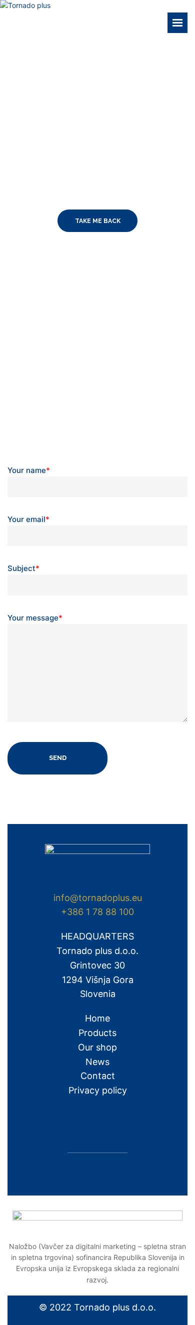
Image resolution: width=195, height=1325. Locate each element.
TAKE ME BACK (97, 221)
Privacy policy (97, 1090)
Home (97, 1018)
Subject (24, 568)
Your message (35, 617)
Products (97, 1033)
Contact (97, 1075)
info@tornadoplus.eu (98, 897)
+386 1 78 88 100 (97, 911)
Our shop (97, 1047)
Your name (29, 470)
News (98, 1061)
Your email (29, 519)
